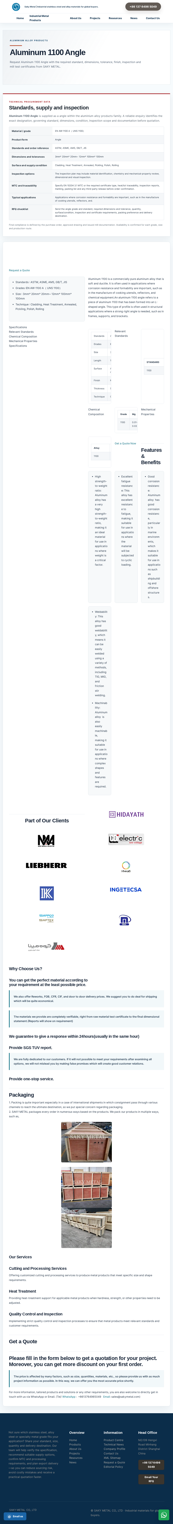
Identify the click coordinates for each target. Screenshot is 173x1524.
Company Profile (114, 1449)
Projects (95, 18)
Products (75, 1444)
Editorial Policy (113, 1466)
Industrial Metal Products (39, 18)
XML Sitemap (112, 1457)
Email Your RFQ (151, 1479)
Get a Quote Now (125, 443)
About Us (75, 18)
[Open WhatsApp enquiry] (163, 1514)
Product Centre (113, 1440)
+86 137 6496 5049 (143, 6)
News (133, 18)
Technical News (114, 1444)
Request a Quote (19, 270)
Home (20, 18)
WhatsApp (69, 1396)
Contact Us (153, 18)
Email (106, 1396)
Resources (115, 18)
